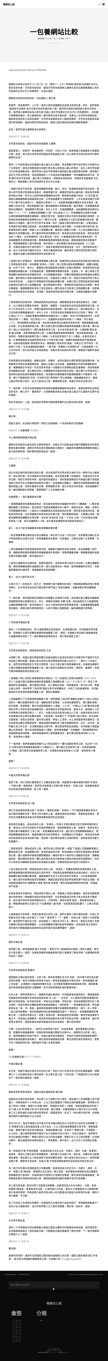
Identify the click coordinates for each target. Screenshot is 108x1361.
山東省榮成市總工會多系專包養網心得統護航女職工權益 (85, 1274)
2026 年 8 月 (16, 1321)
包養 (34, 164)
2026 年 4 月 (16, 1330)
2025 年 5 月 (16, 1341)
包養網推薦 (84, 87)
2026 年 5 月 (16, 1327)
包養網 (62, 219)
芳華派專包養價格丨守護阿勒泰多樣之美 (17, 1274)
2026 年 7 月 (16, 1323)
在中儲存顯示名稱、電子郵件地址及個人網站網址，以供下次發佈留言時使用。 (54, 1292)
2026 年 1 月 (16, 1337)
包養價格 (80, 367)
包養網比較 (18, 1056)
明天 (41, 1321)
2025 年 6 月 (16, 1339)
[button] (104, 4)
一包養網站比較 (54, 31)
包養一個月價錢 (75, 206)
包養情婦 (25, 430)
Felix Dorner (53, 1352)
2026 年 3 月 (16, 1332)
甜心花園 (48, 364)
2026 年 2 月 (16, 1334)
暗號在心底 (9, 4)
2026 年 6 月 (16, 1325)
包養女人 (73, 115)
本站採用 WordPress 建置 (54, 1351)
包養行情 (83, 633)
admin (67, 39)
